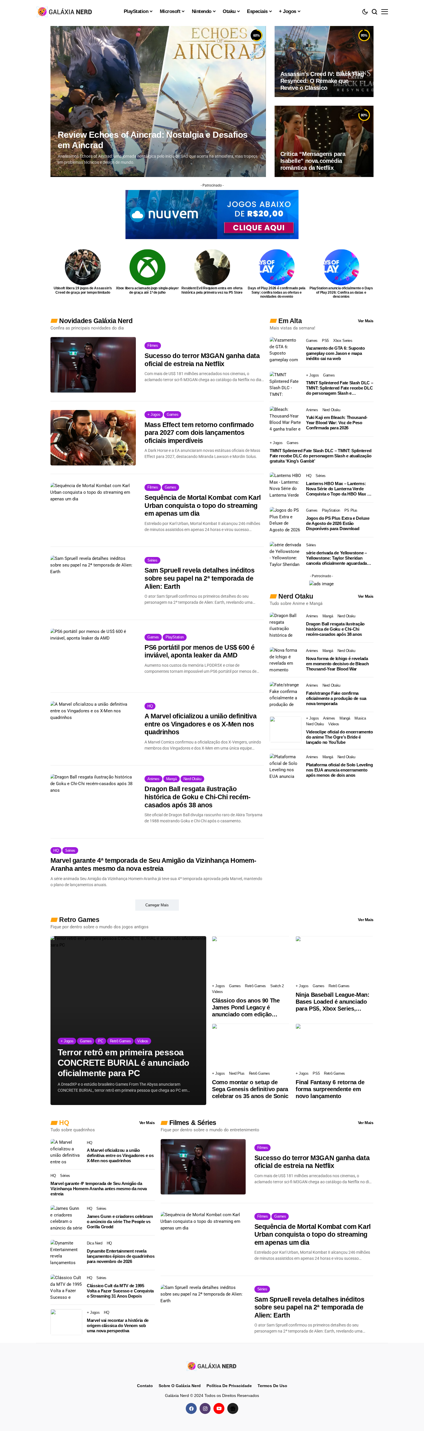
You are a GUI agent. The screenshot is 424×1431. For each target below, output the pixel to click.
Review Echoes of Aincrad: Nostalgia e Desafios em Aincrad (152, 140)
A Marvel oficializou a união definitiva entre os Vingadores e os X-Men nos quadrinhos (200, 724)
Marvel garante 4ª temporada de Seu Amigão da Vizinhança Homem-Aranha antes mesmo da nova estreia (153, 864)
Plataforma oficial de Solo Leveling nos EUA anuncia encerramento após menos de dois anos (339, 770)
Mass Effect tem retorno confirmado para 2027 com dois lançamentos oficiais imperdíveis (199, 432)
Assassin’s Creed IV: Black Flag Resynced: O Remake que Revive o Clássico (322, 81)
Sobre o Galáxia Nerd (180, 1385)
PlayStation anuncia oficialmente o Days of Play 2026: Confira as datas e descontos (341, 292)
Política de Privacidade (229, 1385)
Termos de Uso (272, 1385)
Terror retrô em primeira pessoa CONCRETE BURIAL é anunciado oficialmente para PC (123, 1063)
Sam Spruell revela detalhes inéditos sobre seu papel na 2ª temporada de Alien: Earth (199, 578)
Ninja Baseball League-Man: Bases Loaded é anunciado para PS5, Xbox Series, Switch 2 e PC (332, 1002)
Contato (145, 1385)
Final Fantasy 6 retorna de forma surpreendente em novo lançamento (330, 1089)
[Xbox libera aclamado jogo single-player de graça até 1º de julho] (148, 267)
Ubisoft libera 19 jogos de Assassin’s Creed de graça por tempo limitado (83, 290)
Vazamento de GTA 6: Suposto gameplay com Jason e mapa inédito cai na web (335, 353)
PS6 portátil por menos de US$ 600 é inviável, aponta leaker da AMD (200, 651)
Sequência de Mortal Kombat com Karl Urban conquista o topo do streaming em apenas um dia (203, 505)
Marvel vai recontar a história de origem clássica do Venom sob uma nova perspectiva (118, 1325)
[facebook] (191, 1408)
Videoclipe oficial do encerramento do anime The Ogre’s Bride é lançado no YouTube (339, 737)
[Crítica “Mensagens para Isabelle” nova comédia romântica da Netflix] (324, 141)
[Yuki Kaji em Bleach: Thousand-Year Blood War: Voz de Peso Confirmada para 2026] (285, 419)
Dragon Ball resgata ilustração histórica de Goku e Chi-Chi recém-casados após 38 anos (197, 796)
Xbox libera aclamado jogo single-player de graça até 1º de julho (147, 290)
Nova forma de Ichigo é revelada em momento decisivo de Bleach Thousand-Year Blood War (337, 663)
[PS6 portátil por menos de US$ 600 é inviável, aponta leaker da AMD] (93, 656)
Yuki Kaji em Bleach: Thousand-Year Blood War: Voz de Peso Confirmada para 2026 (336, 422)
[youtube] (218, 1408)
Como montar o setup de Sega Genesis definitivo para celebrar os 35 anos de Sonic (250, 1089)
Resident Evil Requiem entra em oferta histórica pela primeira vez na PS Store (212, 290)
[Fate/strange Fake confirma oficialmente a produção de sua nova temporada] (285, 695)
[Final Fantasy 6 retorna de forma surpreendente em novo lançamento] (335, 1045)
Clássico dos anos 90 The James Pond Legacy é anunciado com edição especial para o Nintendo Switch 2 (245, 1007)
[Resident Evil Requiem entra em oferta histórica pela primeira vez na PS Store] (212, 267)
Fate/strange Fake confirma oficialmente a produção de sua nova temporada (336, 698)
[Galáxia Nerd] (65, 11)
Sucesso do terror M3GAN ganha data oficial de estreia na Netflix (202, 360)
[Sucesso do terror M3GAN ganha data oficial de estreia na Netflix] (93, 364)
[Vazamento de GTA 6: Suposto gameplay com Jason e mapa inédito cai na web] (285, 350)
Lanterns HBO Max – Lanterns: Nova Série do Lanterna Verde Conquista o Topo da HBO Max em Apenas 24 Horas (339, 489)
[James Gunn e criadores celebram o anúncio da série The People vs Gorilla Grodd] (66, 1218)
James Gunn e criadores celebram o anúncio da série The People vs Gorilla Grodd (120, 1221)
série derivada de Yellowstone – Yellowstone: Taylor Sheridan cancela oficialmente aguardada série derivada (336, 558)
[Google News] (232, 1408)
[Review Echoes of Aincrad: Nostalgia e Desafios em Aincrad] (158, 101)
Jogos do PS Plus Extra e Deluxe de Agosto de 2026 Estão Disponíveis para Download (337, 523)
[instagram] (205, 1408)
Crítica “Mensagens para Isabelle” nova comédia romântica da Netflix (313, 161)
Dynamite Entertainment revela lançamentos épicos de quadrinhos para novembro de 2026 (120, 1256)
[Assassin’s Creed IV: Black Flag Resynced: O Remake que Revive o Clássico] (324, 61)
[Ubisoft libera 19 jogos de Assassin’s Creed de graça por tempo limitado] (83, 267)
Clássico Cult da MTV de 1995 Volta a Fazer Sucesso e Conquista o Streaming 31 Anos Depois (120, 1290)
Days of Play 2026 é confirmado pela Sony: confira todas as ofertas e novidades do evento (276, 292)
